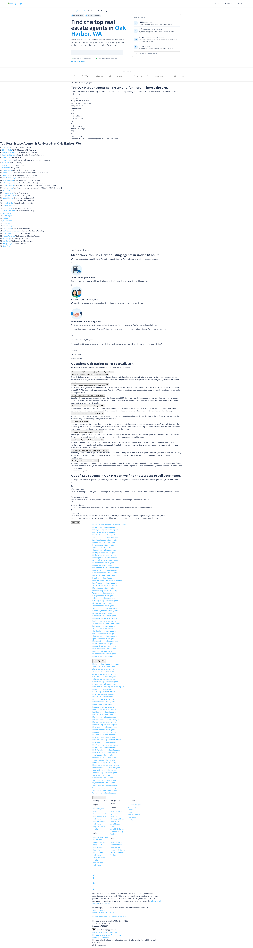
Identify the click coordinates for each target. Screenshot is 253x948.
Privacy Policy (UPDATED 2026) (103, 913)
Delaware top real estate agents (104, 684)
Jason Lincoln (7, 170)
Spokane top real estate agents (104, 638)
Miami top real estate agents (103, 588)
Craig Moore (7, 228)
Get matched (75, 522)
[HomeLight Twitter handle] (93, 875)
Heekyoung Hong (9, 243)
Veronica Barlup (9, 200)
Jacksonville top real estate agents (105, 560)
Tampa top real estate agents (103, 593)
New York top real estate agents (104, 527)
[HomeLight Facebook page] (93, 878)
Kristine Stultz (7, 150)
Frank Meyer (7, 238)
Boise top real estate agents (102, 651)
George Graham (8, 152)
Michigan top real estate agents (104, 722)
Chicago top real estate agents (103, 532)
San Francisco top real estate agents (105, 568)
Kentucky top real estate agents (104, 709)
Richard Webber (9, 205)
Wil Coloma (6, 168)
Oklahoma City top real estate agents (106, 590)
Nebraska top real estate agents (104, 735)
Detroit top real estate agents (103, 644)
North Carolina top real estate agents (106, 750)
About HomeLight (134, 805)
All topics (74, 372)
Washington (82, 11)
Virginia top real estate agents (103, 783)
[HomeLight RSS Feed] (93, 889)
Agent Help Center (117, 829)
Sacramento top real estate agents (105, 608)
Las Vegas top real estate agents (104, 553)
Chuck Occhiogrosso (9, 155)
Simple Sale (97, 845)
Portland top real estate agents (104, 575)
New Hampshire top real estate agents (106, 740)
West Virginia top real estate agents (105, 788)
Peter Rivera (7, 208)
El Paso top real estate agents (103, 603)
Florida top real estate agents (103, 689)
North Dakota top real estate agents (105, 752)
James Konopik (8, 226)
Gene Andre (7, 246)
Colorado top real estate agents (104, 679)
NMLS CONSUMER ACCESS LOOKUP (105, 932)
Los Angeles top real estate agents (105, 530)
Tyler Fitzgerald (8, 183)
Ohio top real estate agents (102, 755)
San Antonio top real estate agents (105, 537)
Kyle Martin (6, 147)
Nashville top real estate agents (104, 555)
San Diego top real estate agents (104, 540)
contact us (106, 904)
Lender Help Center (117, 850)
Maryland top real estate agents (104, 717)
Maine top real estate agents (103, 714)
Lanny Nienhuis (8, 198)
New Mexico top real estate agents (105, 745)
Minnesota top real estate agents (104, 725)
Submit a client (116, 821)
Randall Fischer (8, 203)
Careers (130, 810)
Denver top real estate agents (103, 563)
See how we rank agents (78, 61)
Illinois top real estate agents (103, 699)
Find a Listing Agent (100, 837)
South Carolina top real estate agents (106, 768)
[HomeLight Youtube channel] (93, 883)
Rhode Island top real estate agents (105, 765)
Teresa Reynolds (9, 236)
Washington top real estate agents (105, 601)
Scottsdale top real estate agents (104, 585)
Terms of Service (98, 910)
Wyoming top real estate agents (104, 793)
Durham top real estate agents (103, 656)
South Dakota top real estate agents (105, 770)
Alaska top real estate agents (103, 669)
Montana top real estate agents (104, 732)
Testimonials (132, 807)
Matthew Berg (8, 188)
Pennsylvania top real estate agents (105, 762)
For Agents (228, 3)
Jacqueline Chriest (9, 195)
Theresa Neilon (8, 193)
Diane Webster (8, 213)
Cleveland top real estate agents (104, 631)
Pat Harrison (7, 223)
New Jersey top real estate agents (104, 742)
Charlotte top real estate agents (104, 550)
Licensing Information (100, 937)
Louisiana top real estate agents (104, 712)
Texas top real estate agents (102, 775)
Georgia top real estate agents (103, 692)
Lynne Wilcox (7, 190)
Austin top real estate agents (103, 547)
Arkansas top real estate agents (104, 674)
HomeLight (74, 11)
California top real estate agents (104, 677)
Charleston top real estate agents (104, 636)
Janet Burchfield (8, 180)
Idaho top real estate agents (102, 697)
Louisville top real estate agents (104, 621)
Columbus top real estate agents (104, 573)
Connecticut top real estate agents (105, 682)
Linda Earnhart (7, 160)
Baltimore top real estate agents (104, 616)
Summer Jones (8, 216)
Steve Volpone (7, 165)
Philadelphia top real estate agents (105, 558)
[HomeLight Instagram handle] (93, 881)
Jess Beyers (7, 241)
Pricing (86, 372)
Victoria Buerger (9, 211)
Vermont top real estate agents (104, 780)
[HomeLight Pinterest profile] (93, 887)
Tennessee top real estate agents (104, 773)
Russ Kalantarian (9, 233)
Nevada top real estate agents (103, 737)
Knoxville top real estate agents (104, 649)
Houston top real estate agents (104, 535)
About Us (216, 3)
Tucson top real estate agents (103, 606)
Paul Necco (6, 163)
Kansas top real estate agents (103, 707)
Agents (97, 372)
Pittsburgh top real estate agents (104, 646)
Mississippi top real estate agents (104, 727)
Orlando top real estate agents (103, 598)
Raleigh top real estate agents (103, 596)
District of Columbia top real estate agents (108, 687)
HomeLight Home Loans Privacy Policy (106, 935)
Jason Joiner (6, 157)
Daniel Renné (7, 175)
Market (81, 372)
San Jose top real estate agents (103, 626)
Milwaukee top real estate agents (104, 618)
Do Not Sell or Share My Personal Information (109, 917)
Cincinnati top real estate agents (104, 633)
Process (111, 372)
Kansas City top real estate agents (105, 611)
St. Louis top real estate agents (103, 628)
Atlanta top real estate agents (103, 565)
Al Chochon (7, 218)
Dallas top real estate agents (103, 545)
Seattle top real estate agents (103, 578)
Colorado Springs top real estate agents (107, 580)
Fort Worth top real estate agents (104, 583)
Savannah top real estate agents (104, 654)
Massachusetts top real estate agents (106, 720)
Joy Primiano (7, 221)
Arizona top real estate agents (103, 671)
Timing (92, 372)
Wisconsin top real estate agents (104, 790)
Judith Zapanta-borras (11, 231)
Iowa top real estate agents (102, 704)
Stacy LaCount (8, 173)
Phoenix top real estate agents (103, 542)
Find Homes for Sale (100, 814)
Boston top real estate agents (103, 613)
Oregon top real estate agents (103, 760)
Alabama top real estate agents (104, 666)
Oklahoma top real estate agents (104, 757)
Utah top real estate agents (102, 778)
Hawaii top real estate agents (103, 694)
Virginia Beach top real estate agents (106, 623)
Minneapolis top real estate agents (105, 641)
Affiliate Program (133, 815)
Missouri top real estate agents (104, 730)
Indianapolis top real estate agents (105, 570)
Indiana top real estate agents (103, 702)
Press (129, 812)
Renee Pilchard (8, 185)
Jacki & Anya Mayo (9, 178)
